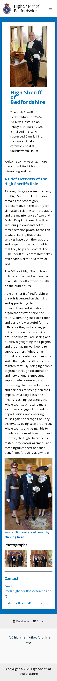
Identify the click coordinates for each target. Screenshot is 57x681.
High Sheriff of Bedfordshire (26, 8)
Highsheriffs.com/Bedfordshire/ (26, 603)
